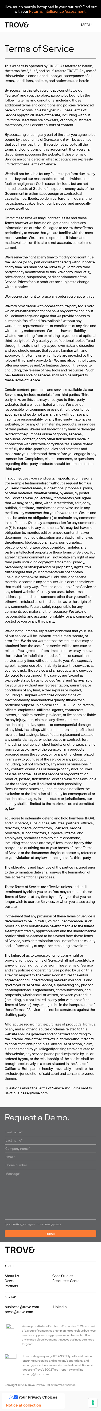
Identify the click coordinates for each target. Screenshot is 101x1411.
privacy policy (52, 1224)
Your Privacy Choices (37, 1397)
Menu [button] (86, 25)
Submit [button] (50, 1234)
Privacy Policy (45, 1384)
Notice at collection (23, 1405)
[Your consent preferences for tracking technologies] (92, 1402)
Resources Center (66, 1281)
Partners (11, 1286)
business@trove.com (22, 1307)
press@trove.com (19, 1312)
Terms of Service (65, 1384)
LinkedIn (60, 1307)
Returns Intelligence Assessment (57, 11)
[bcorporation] (10, 1335)
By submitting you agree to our (33, 1224)
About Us (12, 1276)
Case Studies (62, 1276)
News (9, 1281)
